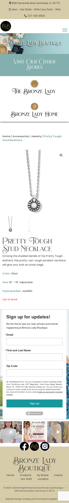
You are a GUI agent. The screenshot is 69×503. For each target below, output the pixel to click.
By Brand (42, 475)
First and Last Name (18, 350)
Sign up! (34, 403)
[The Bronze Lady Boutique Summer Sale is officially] (35, 432)
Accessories (21, 136)
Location (43, 479)
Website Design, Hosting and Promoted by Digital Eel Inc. (34, 499)
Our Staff (26, 479)
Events (58, 475)
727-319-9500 (36, 16)
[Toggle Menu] (64, 29)
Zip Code (11, 366)
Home (6, 136)
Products (25, 475)
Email (9, 334)
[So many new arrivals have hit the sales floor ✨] (58, 432)
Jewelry (36, 136)
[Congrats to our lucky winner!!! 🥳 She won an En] (11, 432)
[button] (61, 155)
